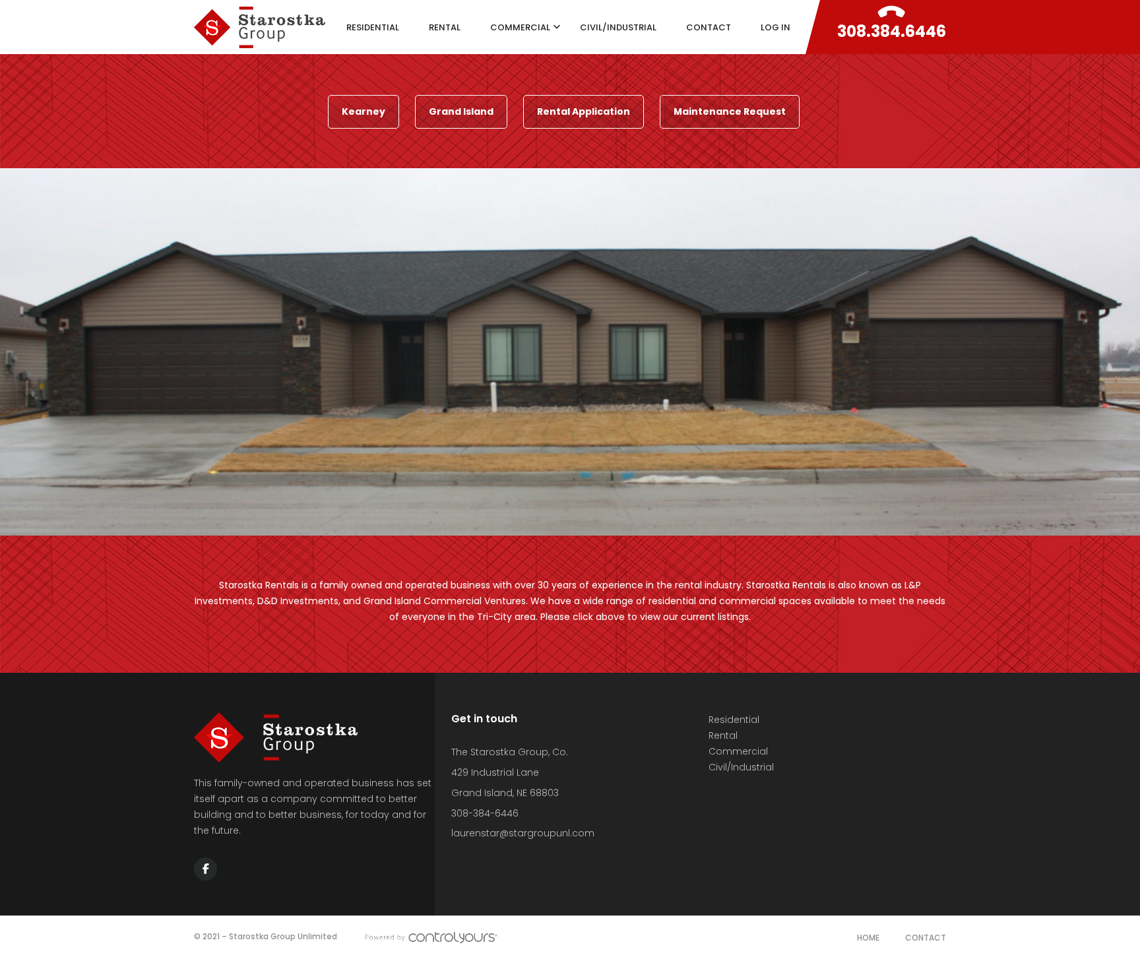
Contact (925, 937)
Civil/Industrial (741, 767)
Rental (723, 735)
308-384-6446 (485, 813)
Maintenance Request (730, 111)
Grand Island (461, 111)
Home (868, 937)
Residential (734, 719)
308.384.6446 (891, 31)
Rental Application (583, 111)
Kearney (363, 111)
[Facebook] (205, 869)
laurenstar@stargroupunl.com (522, 833)
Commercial (738, 751)
